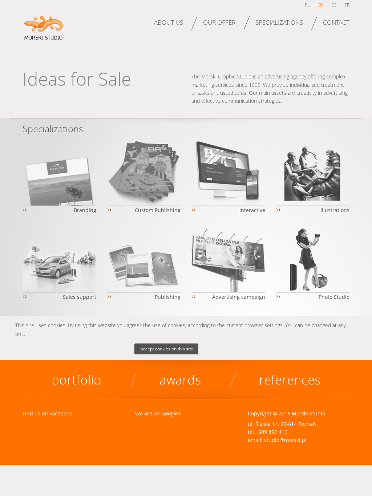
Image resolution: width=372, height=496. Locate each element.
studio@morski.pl (285, 439)
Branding (85, 210)
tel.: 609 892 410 (267, 431)
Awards (180, 379)
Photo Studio (334, 296)
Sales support (79, 296)
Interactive (252, 210)
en (320, 5)
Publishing (168, 296)
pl (307, 5)
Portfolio (76, 379)
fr (347, 5)
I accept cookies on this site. (166, 349)
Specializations (279, 22)
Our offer (219, 22)
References (289, 379)
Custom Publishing (158, 210)
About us (168, 22)
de (334, 5)
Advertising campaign (238, 296)
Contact (336, 22)
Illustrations (334, 210)
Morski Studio (45, 32)
